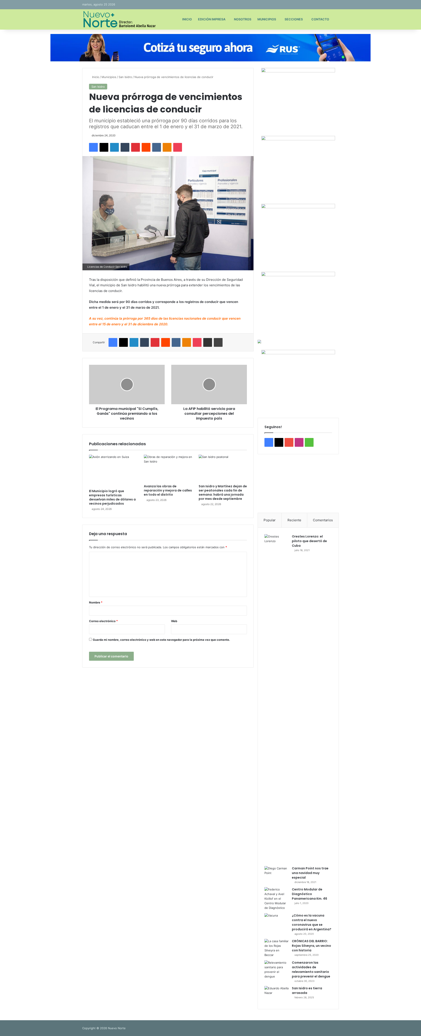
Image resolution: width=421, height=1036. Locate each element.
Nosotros (242, 19)
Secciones (294, 19)
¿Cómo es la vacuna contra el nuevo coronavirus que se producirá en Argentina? (311, 922)
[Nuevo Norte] (119, 19)
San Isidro (125, 77)
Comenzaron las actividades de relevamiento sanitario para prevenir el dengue (311, 969)
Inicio (187, 19)
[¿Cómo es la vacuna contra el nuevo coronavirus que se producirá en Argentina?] (276, 921)
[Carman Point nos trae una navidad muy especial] (276, 874)
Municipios (266, 19)
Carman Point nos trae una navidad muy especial (310, 873)
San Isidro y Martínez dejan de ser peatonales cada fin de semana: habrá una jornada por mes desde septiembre (223, 492)
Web (174, 621)
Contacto (320, 19)
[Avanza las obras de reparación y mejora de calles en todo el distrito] (168, 468)
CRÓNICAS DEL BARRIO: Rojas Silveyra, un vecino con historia (311, 945)
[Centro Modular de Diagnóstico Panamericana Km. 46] (276, 898)
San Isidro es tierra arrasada (307, 990)
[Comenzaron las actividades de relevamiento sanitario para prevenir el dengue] (276, 969)
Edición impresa (211, 19)
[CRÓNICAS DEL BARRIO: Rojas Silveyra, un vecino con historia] (276, 948)
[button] (264, 483)
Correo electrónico (103, 621)
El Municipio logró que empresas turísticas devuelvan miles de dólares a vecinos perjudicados (112, 497)
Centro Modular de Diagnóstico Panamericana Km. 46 (309, 894)
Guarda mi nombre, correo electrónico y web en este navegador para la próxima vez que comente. (161, 639)
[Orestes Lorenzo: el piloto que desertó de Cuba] (276, 698)
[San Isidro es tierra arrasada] (276, 994)
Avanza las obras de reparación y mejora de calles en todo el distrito (168, 490)
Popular (270, 520)
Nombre (95, 602)
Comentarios (323, 520)
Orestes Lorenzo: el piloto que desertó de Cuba (309, 541)
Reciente (294, 520)
